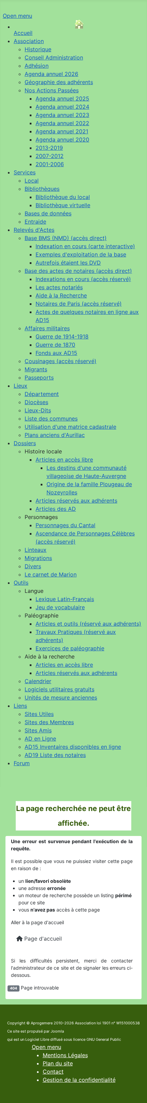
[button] (43, 451)
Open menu (17, 15)
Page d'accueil (42, 938)
